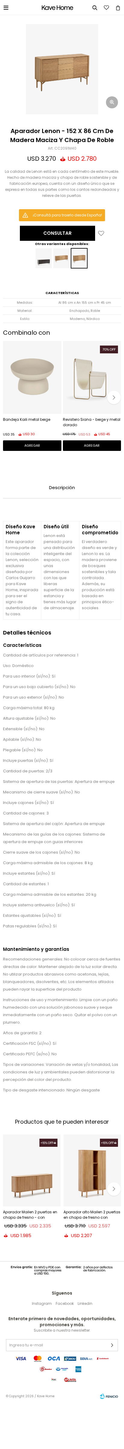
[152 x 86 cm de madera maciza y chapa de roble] (79, 258)
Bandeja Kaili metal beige (26, 419)
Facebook (65, 1303)
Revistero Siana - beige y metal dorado (91, 422)
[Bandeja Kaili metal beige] (32, 377)
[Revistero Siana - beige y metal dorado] (92, 377)
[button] (114, 397)
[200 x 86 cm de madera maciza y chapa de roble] (61, 258)
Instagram (42, 1303)
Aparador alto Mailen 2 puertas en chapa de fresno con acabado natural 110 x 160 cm (92, 1215)
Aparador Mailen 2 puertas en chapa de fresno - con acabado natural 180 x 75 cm (30, 1215)
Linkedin (85, 1303)
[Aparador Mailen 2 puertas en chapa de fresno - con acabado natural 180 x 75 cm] (31, 1170)
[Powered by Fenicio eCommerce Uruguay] (109, 1396)
